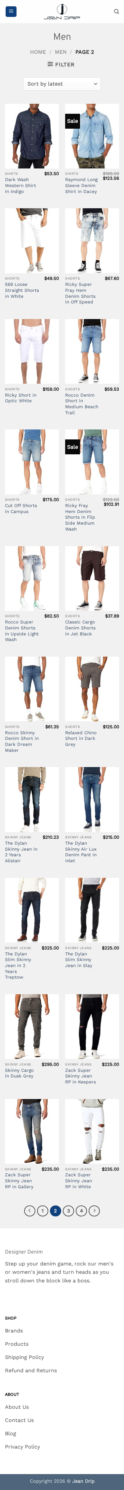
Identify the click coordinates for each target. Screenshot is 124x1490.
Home (38, 52)
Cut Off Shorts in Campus (21, 508)
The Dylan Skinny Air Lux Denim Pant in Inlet (81, 851)
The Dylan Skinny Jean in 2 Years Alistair (21, 851)
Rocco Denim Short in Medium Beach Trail (81, 403)
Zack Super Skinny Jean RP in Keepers (80, 1076)
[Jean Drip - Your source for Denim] (62, 12)
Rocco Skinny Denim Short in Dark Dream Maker (22, 741)
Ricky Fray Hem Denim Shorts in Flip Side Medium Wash (80, 517)
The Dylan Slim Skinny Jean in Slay (78, 959)
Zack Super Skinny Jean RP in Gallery (19, 1180)
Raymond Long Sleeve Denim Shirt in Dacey (81, 185)
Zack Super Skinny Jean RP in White (78, 1180)
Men (61, 52)
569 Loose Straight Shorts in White (22, 290)
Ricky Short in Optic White (20, 398)
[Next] (94, 1211)
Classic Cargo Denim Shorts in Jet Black (80, 627)
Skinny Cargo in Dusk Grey (19, 1073)
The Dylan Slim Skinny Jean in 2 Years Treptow (18, 965)
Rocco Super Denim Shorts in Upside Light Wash (22, 630)
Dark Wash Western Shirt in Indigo (20, 185)
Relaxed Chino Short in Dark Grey (81, 738)
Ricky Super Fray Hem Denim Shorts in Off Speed (80, 293)
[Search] (116, 11)
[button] (11, 11)
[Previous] (29, 1211)
